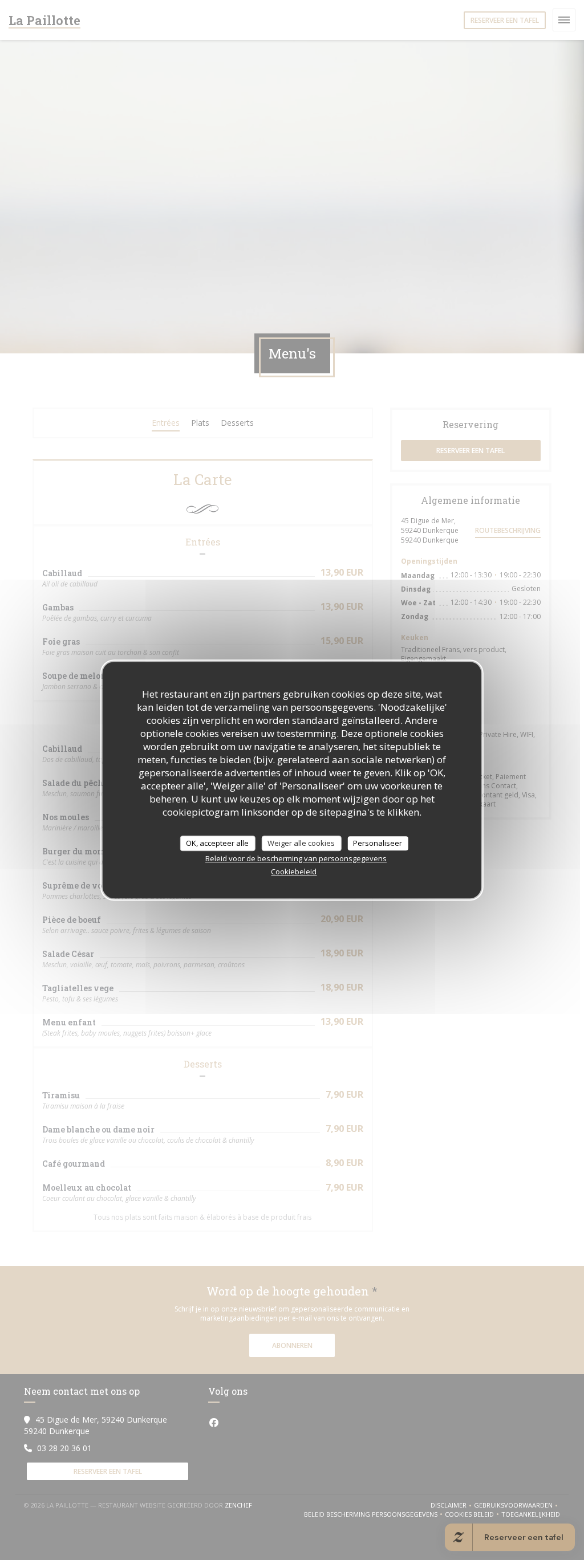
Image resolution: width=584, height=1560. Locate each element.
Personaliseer (377, 843)
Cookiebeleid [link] (294, 871)
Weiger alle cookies (301, 843)
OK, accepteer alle (217, 843)
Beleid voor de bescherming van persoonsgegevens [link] (296, 858)
